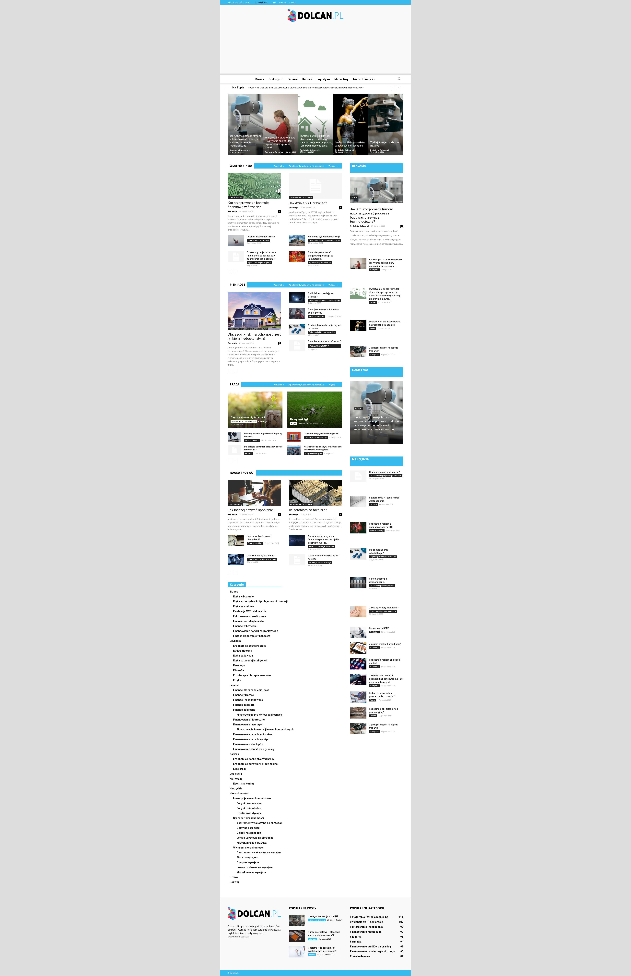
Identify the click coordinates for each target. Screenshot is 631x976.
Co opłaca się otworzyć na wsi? (324, 341)
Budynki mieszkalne (249, 808)
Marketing (341, 79)
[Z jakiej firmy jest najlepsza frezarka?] (385, 124)
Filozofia (238, 670)
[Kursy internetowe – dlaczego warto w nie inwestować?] (297, 936)
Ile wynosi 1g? (299, 419)
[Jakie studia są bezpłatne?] (236, 559)
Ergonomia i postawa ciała (320, 262)
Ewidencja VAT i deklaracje (316, 437)
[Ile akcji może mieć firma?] (236, 240)
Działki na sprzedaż (249, 832)
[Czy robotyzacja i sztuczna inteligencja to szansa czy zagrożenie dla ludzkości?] (236, 256)
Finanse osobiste (255, 543)
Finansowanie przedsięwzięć (251, 739)
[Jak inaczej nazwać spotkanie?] (254, 493)
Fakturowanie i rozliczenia (301, 197)
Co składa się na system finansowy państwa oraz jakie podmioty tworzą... (323, 539)
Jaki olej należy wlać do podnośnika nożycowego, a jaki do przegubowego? (386, 678)
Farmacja (248, 453)
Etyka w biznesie (243, 596)
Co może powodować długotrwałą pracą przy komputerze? (320, 255)
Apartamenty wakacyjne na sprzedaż (306, 166)
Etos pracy (239, 768)
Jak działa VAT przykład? (308, 203)
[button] (399, 79)
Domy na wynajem (248, 862)
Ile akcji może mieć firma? (261, 236)
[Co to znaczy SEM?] (358, 632)
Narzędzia (236, 788)
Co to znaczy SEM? (379, 628)
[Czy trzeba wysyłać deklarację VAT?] (294, 437)
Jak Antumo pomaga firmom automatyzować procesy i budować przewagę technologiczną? (371, 215)
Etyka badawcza (243, 655)
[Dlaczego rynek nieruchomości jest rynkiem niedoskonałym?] (254, 311)
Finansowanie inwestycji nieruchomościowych (248, 329)
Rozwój (234, 882)
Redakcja (232, 211)
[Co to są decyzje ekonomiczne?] (358, 582)
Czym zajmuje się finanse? (248, 417)
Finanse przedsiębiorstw (248, 621)
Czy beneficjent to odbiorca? (384, 472)
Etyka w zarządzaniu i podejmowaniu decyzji (260, 601)
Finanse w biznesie (245, 626)
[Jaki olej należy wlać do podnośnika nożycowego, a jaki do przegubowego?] (358, 679)
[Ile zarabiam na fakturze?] (315, 493)
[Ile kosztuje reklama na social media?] (358, 663)
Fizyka (293, 423)
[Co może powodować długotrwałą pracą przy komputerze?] (297, 256)
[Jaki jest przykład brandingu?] (358, 648)
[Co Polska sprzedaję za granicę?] (297, 297)
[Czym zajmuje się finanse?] (255, 410)
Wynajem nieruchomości (248, 847)
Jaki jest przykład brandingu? (385, 644)
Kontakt (292, 2)
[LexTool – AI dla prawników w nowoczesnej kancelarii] (350, 124)
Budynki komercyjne (313, 453)
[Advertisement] (315, 51)
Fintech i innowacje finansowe (321, 546)
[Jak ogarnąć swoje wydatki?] (297, 920)
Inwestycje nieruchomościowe (252, 798)
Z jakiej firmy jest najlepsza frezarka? (270, 87)
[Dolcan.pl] (315, 15)
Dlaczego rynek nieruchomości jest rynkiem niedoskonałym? (254, 336)
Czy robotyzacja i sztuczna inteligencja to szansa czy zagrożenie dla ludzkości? (261, 255)
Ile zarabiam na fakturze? (308, 510)
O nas (273, 2)
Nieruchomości (363, 79)
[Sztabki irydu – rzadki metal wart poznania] (358, 501)
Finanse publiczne (316, 316)
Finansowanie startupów (258, 240)
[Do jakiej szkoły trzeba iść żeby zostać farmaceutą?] (234, 450)
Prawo (234, 877)
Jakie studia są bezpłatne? (261, 555)
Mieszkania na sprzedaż (252, 842)
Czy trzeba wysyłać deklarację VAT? (321, 433)
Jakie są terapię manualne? (384, 607)
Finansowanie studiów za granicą (262, 559)
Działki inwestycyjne (249, 813)
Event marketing (252, 440)
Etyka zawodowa (243, 606)
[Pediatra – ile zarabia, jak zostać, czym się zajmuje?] (297, 951)
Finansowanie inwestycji (248, 724)
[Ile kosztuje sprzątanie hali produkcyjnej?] (358, 713)
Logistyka (323, 79)
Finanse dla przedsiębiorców (244, 421)
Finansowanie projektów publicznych (324, 240)
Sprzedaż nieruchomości (248, 818)
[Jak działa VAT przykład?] (315, 186)
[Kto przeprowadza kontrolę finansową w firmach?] (254, 186)
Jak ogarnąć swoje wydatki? (323, 916)
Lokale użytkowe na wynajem (255, 867)
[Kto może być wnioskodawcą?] (297, 240)
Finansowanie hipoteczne (249, 719)
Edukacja (274, 79)
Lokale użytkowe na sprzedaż (255, 837)
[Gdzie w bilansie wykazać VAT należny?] (297, 559)
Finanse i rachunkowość (248, 699)
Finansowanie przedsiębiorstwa (252, 734)
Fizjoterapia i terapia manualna (322, 332)
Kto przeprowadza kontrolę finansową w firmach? (248, 205)
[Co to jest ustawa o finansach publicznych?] (297, 313)
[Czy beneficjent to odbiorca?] (358, 476)
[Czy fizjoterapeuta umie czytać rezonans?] (297, 329)
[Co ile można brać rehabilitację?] (358, 554)
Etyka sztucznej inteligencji (259, 262)
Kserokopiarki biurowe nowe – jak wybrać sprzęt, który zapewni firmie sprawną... (385, 262)
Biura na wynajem (247, 857)
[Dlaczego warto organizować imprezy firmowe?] (234, 437)
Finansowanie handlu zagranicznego (324, 300)
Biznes (259, 79)
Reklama (282, 2)
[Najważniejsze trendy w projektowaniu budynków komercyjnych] (294, 450)
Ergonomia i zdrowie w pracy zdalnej (255, 763)
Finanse (293, 79)
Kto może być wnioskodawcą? (324, 236)
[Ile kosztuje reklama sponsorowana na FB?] (358, 527)
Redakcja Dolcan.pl (239, 150)
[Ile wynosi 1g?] (314, 410)
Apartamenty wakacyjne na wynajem (259, 852)
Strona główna (261, 2)
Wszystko (279, 166)
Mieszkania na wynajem (251, 872)
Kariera (307, 79)
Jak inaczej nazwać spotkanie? (251, 510)
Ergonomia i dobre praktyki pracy (253, 759)
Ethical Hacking (242, 650)
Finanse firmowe (235, 197)
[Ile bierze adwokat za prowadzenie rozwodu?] (358, 697)
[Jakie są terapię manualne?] (358, 611)
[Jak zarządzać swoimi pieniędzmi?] (236, 540)
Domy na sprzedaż (248, 827)
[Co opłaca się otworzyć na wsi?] (297, 345)
